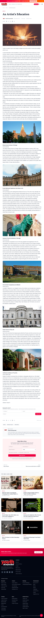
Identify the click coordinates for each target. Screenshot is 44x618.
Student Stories (25, 603)
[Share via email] (14, 21)
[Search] (40, 4)
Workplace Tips (15, 589)
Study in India (3, 582)
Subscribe (36, 4)
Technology (3, 608)
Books (34, 585)
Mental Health (3, 601)
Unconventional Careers (16, 584)
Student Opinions (26, 600)
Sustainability (3, 609)
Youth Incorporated (12, 430)
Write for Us (18, 567)
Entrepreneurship (15, 587)
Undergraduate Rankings (27, 584)
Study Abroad (3, 584)
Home (4, 7)
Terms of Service (19, 573)
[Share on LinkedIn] (12, 21)
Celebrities (35, 589)
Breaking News (14, 598)
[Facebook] (12, 572)
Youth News (14, 601)
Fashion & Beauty (4, 598)
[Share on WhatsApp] (10, 21)
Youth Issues (25, 601)
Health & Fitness (4, 600)
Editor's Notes (25, 608)
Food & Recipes (4, 606)
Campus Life (25, 598)
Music (7, 7)
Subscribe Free (22, 455)
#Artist (4, 424)
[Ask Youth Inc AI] (41, 615)
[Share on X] (8, 21)
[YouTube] (10, 572)
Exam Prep (3, 587)
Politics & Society (15, 603)
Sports (34, 587)
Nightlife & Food (36, 594)
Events (34, 592)
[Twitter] (2, 572)
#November (17, 424)
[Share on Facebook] (6, 21)
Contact (17, 565)
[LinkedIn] (7, 572)
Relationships (3, 603)
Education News (15, 600)
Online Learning (4, 585)
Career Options (14, 582)
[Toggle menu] (42, 4)
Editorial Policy (18, 569)
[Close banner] (42, 1)
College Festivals (26, 606)
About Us (17, 562)
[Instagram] (5, 572)
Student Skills (3, 589)
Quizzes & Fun (35, 590)
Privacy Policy (18, 571)
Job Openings (14, 585)
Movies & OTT (35, 582)
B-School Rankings (26, 582)
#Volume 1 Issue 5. (10, 424)
